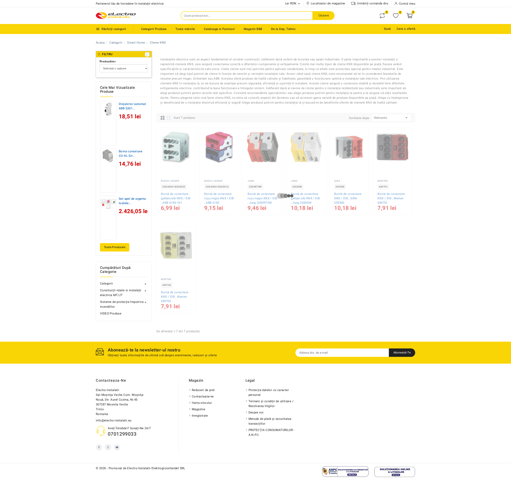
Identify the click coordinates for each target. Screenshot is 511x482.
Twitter (108, 447)
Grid (163, 118)
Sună (387, 29)
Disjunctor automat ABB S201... (132, 106)
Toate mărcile (185, 29)
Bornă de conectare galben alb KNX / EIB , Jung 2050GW (305, 198)
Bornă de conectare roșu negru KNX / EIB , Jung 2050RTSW (262, 198)
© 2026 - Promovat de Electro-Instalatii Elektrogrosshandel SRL (140, 468)
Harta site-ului (202, 403)
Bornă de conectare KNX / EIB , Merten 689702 (174, 296)
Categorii (106, 283)
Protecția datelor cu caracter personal (269, 392)
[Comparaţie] (382, 15)
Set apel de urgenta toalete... (132, 201)
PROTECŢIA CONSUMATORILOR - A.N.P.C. (272, 432)
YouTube (117, 447)
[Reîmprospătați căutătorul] (147, 54)
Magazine (198, 409)
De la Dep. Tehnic (283, 29)
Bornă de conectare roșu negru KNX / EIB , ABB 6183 (219, 198)
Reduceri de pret (203, 390)
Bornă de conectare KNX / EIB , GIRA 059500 (347, 198)
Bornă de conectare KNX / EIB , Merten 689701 (391, 198)
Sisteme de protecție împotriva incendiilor (122, 304)
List (169, 118)
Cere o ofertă (406, 29)
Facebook (99, 447)
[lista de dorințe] (395, 15)
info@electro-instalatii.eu (113, 420)
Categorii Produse (154, 29)
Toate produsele (114, 247)
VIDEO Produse (110, 313)
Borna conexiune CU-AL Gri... (130, 153)
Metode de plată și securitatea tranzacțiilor (270, 421)
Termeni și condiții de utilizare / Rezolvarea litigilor (271, 403)
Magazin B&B (253, 29)
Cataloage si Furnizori (219, 29)
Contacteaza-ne (111, 380)
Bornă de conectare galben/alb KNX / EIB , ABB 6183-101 (175, 198)
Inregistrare (200, 415)
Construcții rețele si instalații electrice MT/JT (120, 292)
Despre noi (256, 412)
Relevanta (391, 117)
